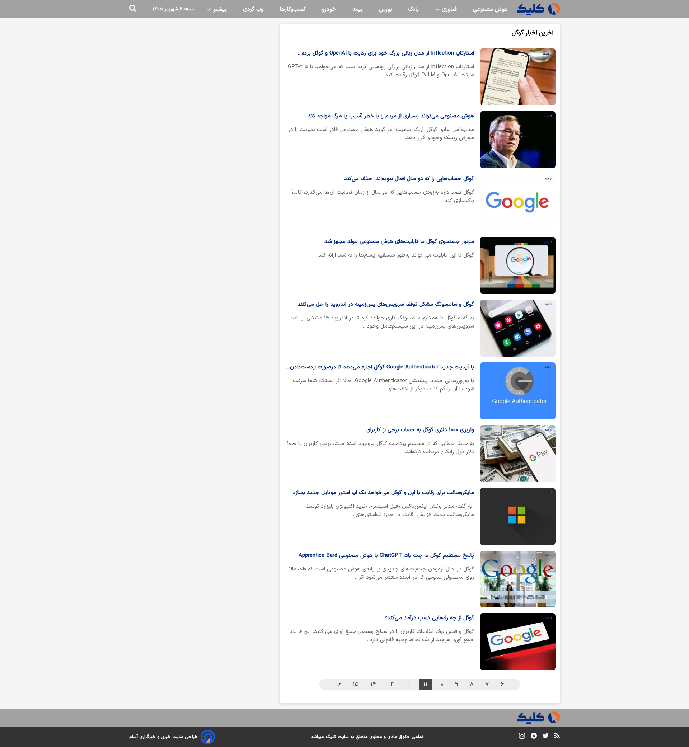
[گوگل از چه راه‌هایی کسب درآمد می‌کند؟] (518, 641)
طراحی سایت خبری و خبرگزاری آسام (163, 737)
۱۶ (338, 684)
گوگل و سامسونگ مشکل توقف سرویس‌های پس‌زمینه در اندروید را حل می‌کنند (385, 304)
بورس (385, 9)
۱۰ (441, 684)
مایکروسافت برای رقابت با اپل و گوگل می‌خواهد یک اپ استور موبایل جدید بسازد (383, 493)
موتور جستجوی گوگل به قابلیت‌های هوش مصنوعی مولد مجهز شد (399, 242)
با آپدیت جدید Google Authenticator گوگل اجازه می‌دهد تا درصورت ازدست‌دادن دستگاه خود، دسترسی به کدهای (382, 367)
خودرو (329, 9)
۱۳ (391, 684)
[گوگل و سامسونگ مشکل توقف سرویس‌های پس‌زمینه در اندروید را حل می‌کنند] (518, 328)
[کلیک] (538, 9)
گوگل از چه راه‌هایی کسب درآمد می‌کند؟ (429, 618)
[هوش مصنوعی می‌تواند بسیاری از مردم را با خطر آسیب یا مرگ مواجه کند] (518, 139)
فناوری (448, 9)
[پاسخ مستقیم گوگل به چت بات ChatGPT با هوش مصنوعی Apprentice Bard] (518, 579)
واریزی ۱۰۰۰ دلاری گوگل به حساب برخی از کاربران (420, 430)
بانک (413, 9)
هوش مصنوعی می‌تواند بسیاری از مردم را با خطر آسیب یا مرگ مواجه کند (391, 116)
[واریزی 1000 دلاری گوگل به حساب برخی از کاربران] (518, 453)
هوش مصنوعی (490, 9)
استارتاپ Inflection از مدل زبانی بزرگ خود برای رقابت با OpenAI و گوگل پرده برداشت (388, 53)
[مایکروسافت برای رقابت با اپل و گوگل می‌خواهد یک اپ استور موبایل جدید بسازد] (518, 516)
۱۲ (409, 684)
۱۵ (356, 684)
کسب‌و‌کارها (293, 9)
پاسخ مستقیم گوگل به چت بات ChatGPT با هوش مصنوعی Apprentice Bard (386, 555)
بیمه (357, 9)
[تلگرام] (534, 737)
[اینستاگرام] (522, 737)
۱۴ (373, 684)
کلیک (331, 737)
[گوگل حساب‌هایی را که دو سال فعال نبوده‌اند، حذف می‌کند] (518, 202)
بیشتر (219, 9)
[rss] (557, 737)
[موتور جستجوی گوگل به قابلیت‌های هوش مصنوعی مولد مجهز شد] (518, 265)
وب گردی (253, 9)
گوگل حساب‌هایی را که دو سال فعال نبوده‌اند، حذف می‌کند (409, 179)
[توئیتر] (546, 737)
